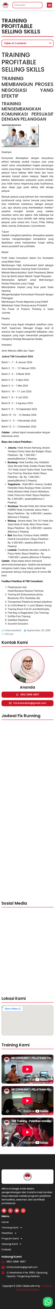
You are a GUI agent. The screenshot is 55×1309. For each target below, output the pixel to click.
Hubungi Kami (10, 1244)
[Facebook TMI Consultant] (4, 1210)
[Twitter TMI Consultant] (10, 1210)
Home (5, 1222)
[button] (49, 5)
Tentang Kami (10, 1227)
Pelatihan (7, 1233)
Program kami (10, 1238)
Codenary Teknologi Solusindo (34, 1287)
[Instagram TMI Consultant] (23, 1210)
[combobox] (27, 5)
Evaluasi (6, 1249)
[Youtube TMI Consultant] (16, 1210)
